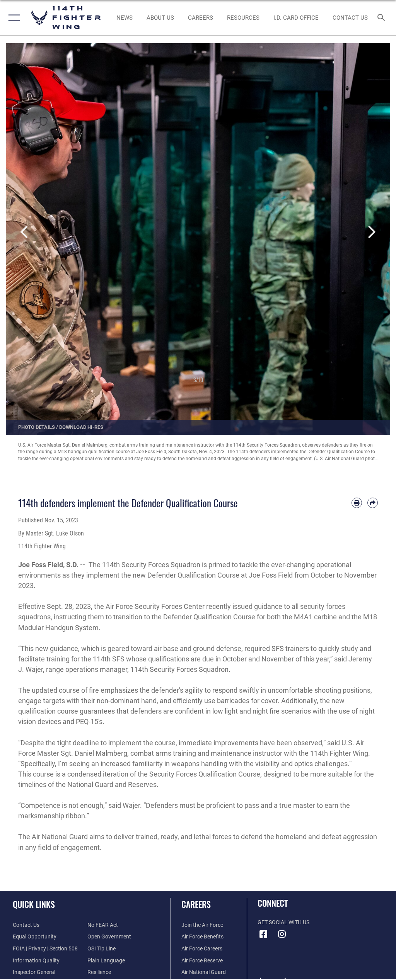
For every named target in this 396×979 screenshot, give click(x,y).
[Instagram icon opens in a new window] (282, 934)
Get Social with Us (283, 922)
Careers (196, 904)
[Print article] (357, 503)
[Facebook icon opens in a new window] (263, 934)
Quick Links (34, 904)
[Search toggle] (382, 18)
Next (371, 232)
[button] (12, 18)
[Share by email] (372, 503)
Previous (25, 232)
